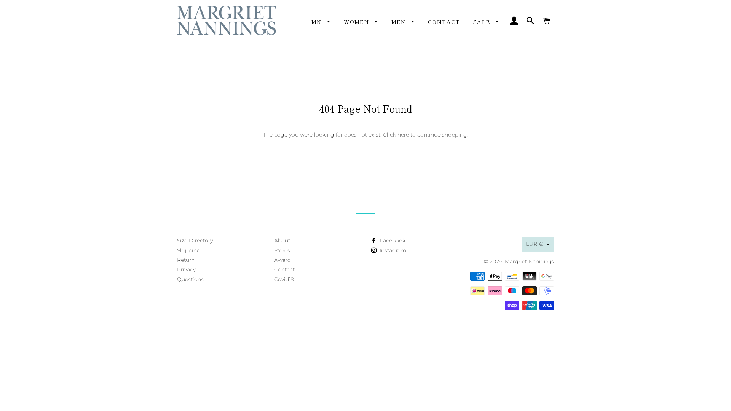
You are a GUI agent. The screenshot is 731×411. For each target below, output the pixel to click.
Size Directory (195, 240)
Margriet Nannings (529, 261)
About (282, 240)
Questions (190, 279)
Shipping (189, 250)
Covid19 (284, 279)
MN (317, 21)
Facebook (391, 240)
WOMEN (357, 21)
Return (186, 259)
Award (282, 259)
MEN (399, 21)
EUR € (534, 244)
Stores (282, 250)
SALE (483, 21)
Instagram (392, 250)
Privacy (186, 269)
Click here (396, 134)
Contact (444, 21)
